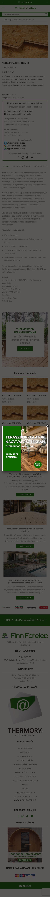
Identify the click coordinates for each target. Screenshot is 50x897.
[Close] (48, 426)
